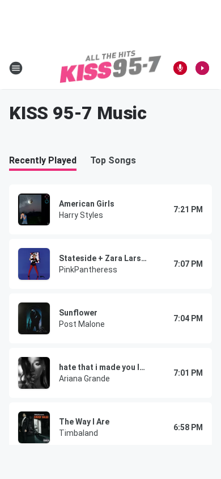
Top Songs (113, 160)
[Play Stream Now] (202, 68)
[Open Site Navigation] (16, 68)
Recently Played (42, 160)
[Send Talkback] (180, 68)
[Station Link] (111, 68)
